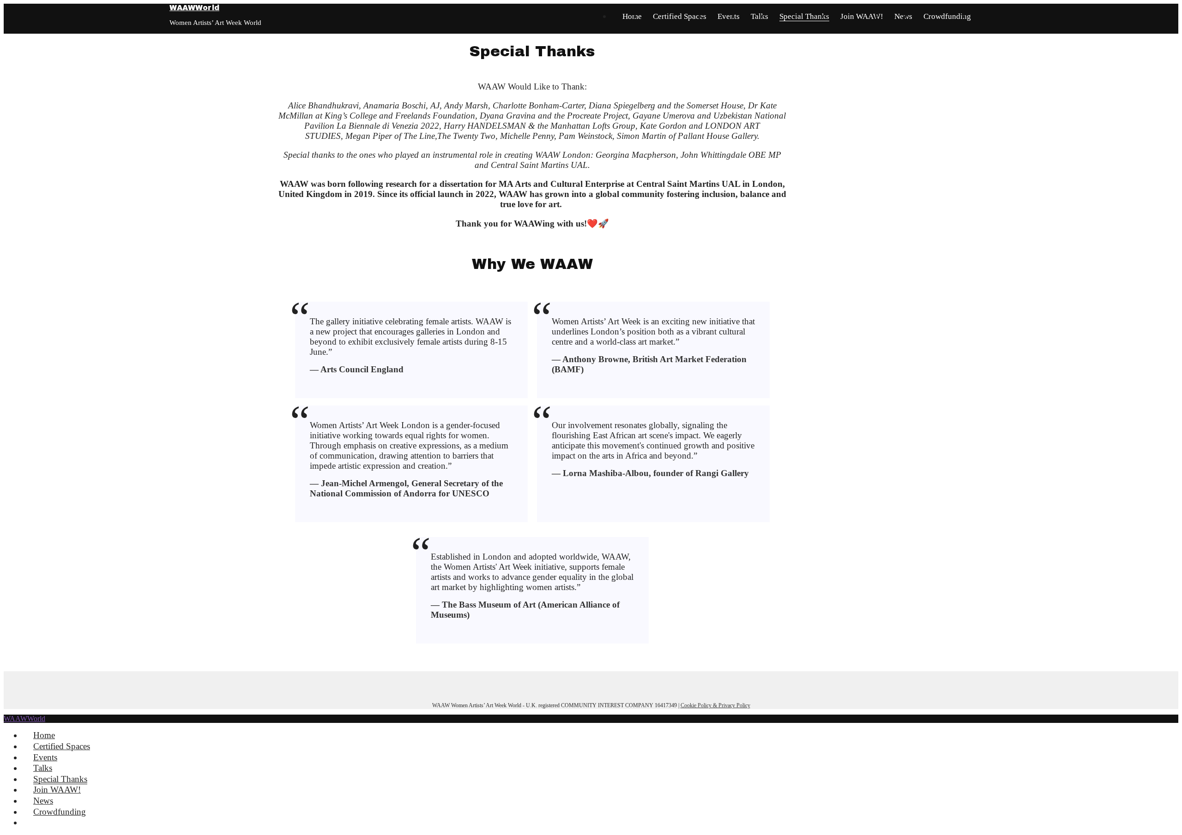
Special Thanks (804, 16)
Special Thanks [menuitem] (60, 779)
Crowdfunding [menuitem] (59, 812)
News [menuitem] (43, 800)
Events (729, 16)
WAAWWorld (194, 8)
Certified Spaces (679, 16)
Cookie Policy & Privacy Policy (715, 705)
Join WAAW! (861, 16)
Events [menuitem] (45, 757)
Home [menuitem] (44, 735)
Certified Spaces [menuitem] (61, 746)
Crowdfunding (947, 16)
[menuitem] (36, 822)
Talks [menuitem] (42, 768)
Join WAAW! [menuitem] (57, 789)
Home (632, 16)
